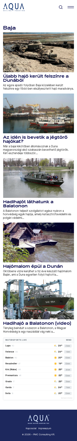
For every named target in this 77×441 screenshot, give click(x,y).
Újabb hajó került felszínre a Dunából (36, 78)
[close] (71, 7)
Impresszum (44, 428)
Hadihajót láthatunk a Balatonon (28, 204)
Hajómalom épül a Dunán (33, 266)
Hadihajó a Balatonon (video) (37, 323)
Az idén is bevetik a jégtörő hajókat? (35, 139)
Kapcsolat (31, 428)
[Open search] (60, 7)
